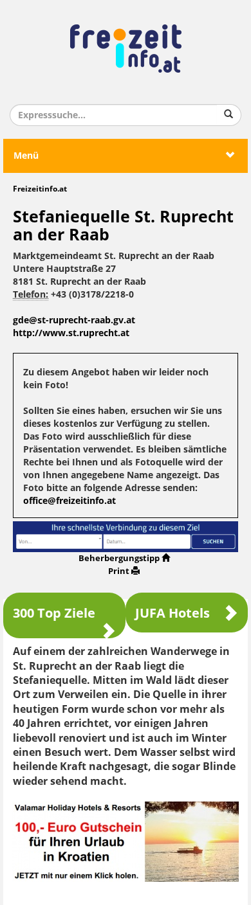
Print (118, 571)
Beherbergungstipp (119, 558)
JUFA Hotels (172, 613)
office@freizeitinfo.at (69, 501)
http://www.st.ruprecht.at (71, 333)
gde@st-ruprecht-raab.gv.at (74, 320)
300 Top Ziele (54, 613)
